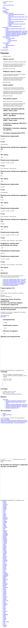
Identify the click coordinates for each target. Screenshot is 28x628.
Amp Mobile (6, 419)
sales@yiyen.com (17, 393)
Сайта (2, 419)
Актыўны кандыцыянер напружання (9, 420)
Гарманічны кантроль (12, 421)
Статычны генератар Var (19, 422)
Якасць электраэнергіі (22, 421)
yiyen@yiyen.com (10, 393)
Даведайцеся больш (5, 315)
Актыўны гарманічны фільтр (7, 422)
